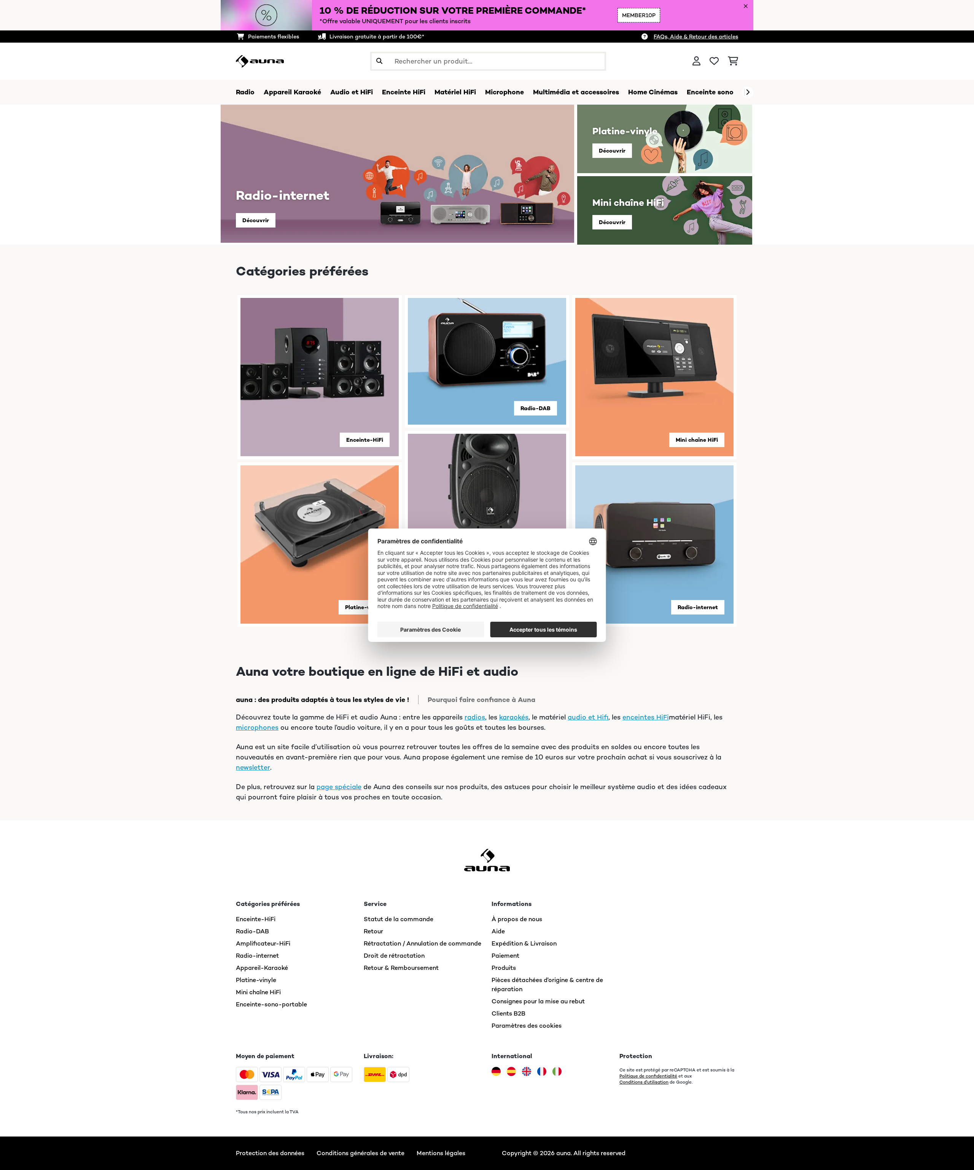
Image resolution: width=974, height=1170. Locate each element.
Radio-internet (698, 607)
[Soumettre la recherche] (379, 61)
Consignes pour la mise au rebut (538, 1001)
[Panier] (733, 61)
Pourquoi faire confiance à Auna (481, 700)
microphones (257, 727)
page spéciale (339, 787)
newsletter (253, 767)
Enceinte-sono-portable (271, 1004)
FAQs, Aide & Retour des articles (696, 36)
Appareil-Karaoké (262, 968)
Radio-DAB (535, 408)
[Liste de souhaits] (714, 61)
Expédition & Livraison (524, 943)
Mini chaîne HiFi (697, 439)
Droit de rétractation (394, 956)
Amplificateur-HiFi (263, 943)
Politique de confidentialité (648, 1076)
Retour (373, 931)
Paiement (505, 956)
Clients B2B (508, 1013)
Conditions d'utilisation (643, 1082)
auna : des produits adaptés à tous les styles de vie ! (322, 700)
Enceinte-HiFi (364, 439)
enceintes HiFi (645, 717)
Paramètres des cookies (527, 1026)
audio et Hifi (588, 717)
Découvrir (255, 220)
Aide (498, 931)
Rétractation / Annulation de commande (422, 943)
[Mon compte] (696, 61)
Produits (504, 968)
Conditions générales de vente (360, 1153)
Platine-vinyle (364, 607)
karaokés (513, 717)
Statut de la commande (398, 919)
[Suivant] (747, 92)
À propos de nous (517, 919)
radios (475, 717)
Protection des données (270, 1153)
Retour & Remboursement (401, 968)
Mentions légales (441, 1153)
